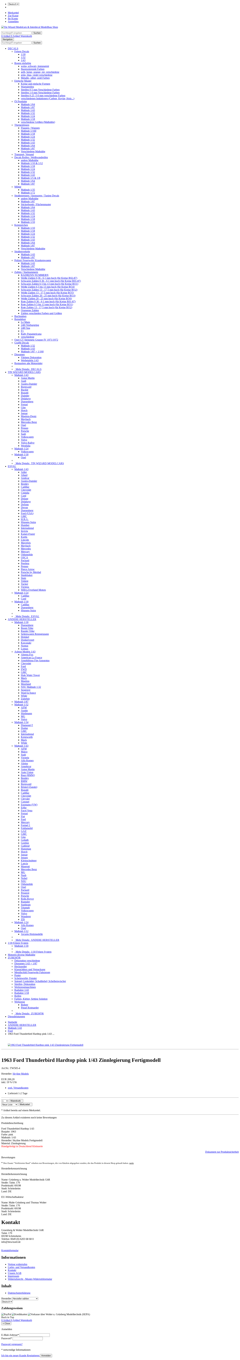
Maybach (26, 419)
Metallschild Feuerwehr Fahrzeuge (32, 972)
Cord (23, 495)
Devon (24, 507)
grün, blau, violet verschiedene (36, 75)
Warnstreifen (27, 86)
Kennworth (27, 737)
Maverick (26, 542)
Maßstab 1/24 (28, 116)
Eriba (23, 807)
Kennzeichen (21, 225)
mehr (131, 1163)
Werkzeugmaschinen (25, 987)
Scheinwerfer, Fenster (25, 978)
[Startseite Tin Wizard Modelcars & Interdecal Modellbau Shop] (29, 27)
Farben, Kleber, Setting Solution (31, 998)
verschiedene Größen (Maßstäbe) (38, 122)
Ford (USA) (27, 513)
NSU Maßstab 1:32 (31, 687)
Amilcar (25, 478)
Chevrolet (26, 489)
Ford (23, 666)
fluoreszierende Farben (32, 69)
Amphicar (26, 766)
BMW (24, 781)
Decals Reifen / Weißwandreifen (31, 157)
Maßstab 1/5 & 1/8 (30, 178)
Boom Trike (27, 628)
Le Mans (25, 322)
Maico (24, 751)
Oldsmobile (27, 554)
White (24, 695)
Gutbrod (25, 845)
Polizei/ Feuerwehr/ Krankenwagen (32, 260)
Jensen (24, 857)
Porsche (25, 431)
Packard (25, 560)
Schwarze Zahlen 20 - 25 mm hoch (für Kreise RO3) (48, 295)
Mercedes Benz (29, 422)
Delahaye (26, 398)
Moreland (26, 684)
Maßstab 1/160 (28, 130)
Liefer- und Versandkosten (21, 1267)
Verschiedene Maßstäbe (33, 151)
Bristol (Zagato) (29, 787)
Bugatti (24, 392)
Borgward (26, 386)
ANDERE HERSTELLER (22, 619)
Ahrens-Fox (27, 654)
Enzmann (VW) (29, 804)
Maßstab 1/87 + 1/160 (32, 351)
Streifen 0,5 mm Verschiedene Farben (40, 89)
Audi (23, 381)
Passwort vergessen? (12, 1344)
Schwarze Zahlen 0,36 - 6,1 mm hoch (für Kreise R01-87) (51, 281)
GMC (24, 516)
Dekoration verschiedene (27, 960)
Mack (24, 678)
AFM (24, 707)
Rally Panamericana (31, 333)
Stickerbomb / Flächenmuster (36, 204)
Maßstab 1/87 (28, 107)
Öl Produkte (20, 101)
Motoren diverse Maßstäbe (21, 954)
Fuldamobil (27, 828)
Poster (17, 975)
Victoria (25, 757)
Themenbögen (21, 125)
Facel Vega (26, 810)
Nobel (24, 878)
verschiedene (27, 336)
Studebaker (26, 575)
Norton (24, 645)
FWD (24, 669)
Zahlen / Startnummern (26, 272)
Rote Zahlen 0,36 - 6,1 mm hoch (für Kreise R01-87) (48, 301)
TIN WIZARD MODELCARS (24, 372)
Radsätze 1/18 (21, 993)
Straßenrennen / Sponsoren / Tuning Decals (36, 195)
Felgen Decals (21, 51)
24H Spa (25, 328)
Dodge (24, 728)
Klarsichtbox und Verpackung (29, 969)
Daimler (25, 395)
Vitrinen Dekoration (31, 357)
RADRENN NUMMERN (34, 275)
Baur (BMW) (28, 775)
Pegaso (24, 428)
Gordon (25, 843)
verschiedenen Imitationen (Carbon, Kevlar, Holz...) (47, 98)
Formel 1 (25, 825)
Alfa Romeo (27, 760)
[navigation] (7, 1317)
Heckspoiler (20, 966)
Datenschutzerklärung (19, 1293)
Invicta (24, 531)
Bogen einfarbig (22, 63)
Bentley (25, 484)
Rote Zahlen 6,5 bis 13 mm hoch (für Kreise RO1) (47, 304)
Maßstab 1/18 (28, 119)
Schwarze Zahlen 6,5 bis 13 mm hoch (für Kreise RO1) (49, 283)
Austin (24, 710)
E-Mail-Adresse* (10, 1335)
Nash (23, 875)
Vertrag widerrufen (17, 1264)
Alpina (24, 763)
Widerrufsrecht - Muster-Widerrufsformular (30, 1279)
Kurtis (24, 537)
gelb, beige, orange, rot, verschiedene (40, 72)
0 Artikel (6, 36)
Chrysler (25, 798)
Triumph (25, 907)
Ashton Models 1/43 (24, 651)
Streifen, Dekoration (24, 984)
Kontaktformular (9, 1250)
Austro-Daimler (29, 383)
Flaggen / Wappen (30, 128)
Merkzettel (13, 12)
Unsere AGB (14, 1273)
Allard (24, 475)
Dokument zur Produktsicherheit (222, 1151)
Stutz (23, 578)
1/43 (23, 60)
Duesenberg (27, 401)
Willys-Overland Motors (33, 589)
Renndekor (20, 319)
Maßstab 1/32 (28, 113)
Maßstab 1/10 (28, 222)
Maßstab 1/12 (21, 931)
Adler (24, 472)
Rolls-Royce (27, 898)
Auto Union (27, 772)
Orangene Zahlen (30, 310)
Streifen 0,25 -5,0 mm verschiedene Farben (43, 95)
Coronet (25, 801)
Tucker (24, 584)
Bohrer (24, 1004)
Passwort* (6, 1338)
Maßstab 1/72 (28, 192)
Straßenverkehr (22, 251)
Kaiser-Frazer (28, 534)
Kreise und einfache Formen (35, 83)
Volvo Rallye (27, 442)
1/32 (23, 57)
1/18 (23, 54)
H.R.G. (25, 519)
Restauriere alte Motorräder (28, 363)
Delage (24, 498)
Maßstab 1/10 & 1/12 (32, 163)
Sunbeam (26, 904)
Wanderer (26, 916)
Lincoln (25, 539)
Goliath (25, 840)
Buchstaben (20, 316)
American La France (31, 657)
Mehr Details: (27, 369)
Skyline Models (21, 1073)
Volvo (24, 439)
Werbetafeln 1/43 (30, 360)
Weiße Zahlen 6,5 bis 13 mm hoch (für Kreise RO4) (48, 286)
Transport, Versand (24, 154)
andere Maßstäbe (29, 160)
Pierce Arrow (28, 569)
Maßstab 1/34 (21, 722)
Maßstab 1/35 (28, 189)
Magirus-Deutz (28, 416)
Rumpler (25, 901)
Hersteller (6, 1298)
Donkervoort (27, 639)
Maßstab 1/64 (28, 104)
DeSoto (25, 504)
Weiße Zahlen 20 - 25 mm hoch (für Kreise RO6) (46, 298)
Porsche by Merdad (31, 572)
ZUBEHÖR (14, 957)
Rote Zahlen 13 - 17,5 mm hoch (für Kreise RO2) (46, 307)
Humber (25, 525)
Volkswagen (27, 436)
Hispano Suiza (28, 522)
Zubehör (25, 698)
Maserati (25, 866)
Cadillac (25, 486)
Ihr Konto (13, 18)
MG (23, 716)
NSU (23, 881)
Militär (17, 186)
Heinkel (25, 637)
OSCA (24, 557)
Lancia (24, 863)
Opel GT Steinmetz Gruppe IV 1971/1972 (36, 339)
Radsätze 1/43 (21, 990)
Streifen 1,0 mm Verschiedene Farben (40, 92)
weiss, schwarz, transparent (35, 66)
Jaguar (24, 413)
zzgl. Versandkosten (18, 1087)
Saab (23, 434)
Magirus (25, 681)
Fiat (23, 816)
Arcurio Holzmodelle (32, 934)
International (27, 528)
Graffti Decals (21, 342)
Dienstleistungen (16, 1016)
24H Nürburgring (30, 325)
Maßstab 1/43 (28, 110)
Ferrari (24, 404)
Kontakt (12, 1270)
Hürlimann (26, 713)
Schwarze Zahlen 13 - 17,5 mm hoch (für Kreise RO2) (49, 289)
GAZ (23, 831)
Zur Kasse (13, 15)
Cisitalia (25, 492)
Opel (23, 425)
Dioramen (19, 354)
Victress (25, 587)
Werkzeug (19, 1001)
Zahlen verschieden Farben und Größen (41, 313)
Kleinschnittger (29, 860)
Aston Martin (28, 378)
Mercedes (26, 548)
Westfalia (25, 445)
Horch (24, 410)
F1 (22, 331)
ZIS (23, 919)
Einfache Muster (22, 80)
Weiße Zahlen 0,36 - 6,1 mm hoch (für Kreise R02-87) (49, 278)
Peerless (25, 563)
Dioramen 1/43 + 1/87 (25, 963)
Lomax (24, 648)
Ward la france (28, 692)
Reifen (17, 995)
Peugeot (25, 893)
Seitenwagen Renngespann (35, 634)
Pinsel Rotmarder (30, 1007)
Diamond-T (27, 725)
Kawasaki (26, 642)
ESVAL (12, 466)
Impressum (13, 1276)
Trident (24, 581)
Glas (23, 407)
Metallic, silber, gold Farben (35, 77)
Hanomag (26, 848)
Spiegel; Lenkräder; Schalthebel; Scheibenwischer (40, 981)
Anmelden (13, 21)
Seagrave (25, 689)
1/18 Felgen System (18, 943)
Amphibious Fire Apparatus (35, 660)
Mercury (25, 551)
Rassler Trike (27, 631)
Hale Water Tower (30, 675)
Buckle (24, 389)
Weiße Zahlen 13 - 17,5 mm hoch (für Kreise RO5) (47, 292)
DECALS (13, 48)
